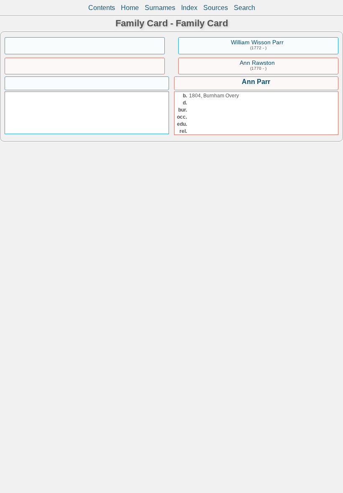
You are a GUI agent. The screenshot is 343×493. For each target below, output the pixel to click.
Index (189, 7)
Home (130, 7)
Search (244, 7)
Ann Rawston (257, 62)
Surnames (160, 7)
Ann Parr (256, 81)
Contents (101, 7)
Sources (215, 7)
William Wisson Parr (257, 42)
